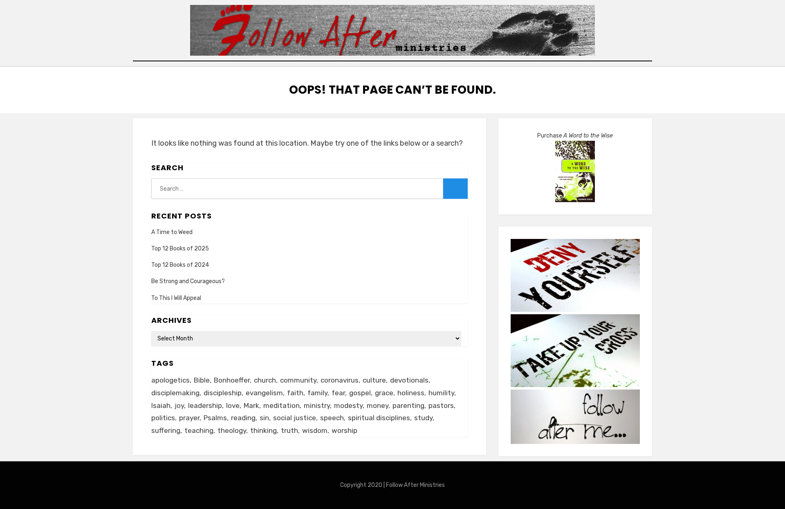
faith (295, 393)
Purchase (575, 135)
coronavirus (340, 380)
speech (332, 418)
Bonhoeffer (232, 380)
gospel (360, 393)
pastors (441, 405)
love (233, 405)
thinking (263, 430)
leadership (205, 405)
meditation (281, 405)
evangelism (264, 393)
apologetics (170, 380)
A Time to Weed (172, 232)
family (317, 393)
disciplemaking (175, 393)
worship (344, 430)
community (298, 380)
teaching (198, 430)
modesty (348, 405)
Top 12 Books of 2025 (180, 248)
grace (384, 393)
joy (179, 405)
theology (232, 430)
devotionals (409, 380)
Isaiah (160, 405)
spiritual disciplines (379, 418)
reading (243, 418)
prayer (189, 418)
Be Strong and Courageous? (188, 281)
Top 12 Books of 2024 (180, 264)
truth (289, 430)
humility (441, 393)
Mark (251, 405)
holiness (410, 393)
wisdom (314, 430)
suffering (165, 430)
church (265, 380)
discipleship (223, 393)
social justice (294, 418)
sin (264, 418)
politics (163, 418)
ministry (317, 405)
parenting (408, 405)
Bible (202, 380)
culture (374, 380)
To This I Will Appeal (176, 298)
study (423, 418)
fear (338, 393)
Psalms (215, 418)
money (377, 405)
